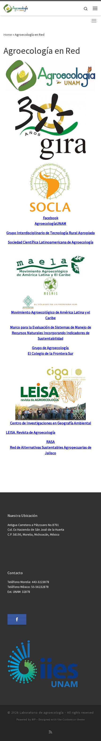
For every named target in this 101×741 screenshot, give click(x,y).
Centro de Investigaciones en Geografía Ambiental (50, 423)
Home (8, 34)
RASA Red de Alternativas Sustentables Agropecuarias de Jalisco (50, 447)
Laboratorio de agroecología (42, 713)
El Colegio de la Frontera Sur (50, 353)
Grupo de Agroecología (50, 347)
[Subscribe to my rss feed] (50, 732)
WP (34, 719)
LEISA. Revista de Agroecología (30, 432)
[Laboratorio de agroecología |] (16, 7)
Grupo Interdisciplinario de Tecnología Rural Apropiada (50, 232)
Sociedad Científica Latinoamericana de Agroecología (50, 242)
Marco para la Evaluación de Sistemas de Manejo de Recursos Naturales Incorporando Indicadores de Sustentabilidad (50, 333)
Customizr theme (73, 719)
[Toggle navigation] (94, 20)
